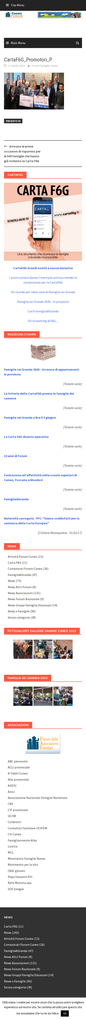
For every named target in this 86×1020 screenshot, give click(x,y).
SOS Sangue (16, 889)
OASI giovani (16, 871)
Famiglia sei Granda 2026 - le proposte (43, 302)
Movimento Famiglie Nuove (26, 859)
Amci (11, 792)
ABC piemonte (18, 761)
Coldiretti (14, 822)
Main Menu (18, 43)
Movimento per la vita (23, 865)
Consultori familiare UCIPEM (27, 828)
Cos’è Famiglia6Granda (43, 311)
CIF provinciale (18, 810)
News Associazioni (20, 593)
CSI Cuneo (14, 834)
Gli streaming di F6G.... (43, 321)
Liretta (12, 846)
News (11, 581)
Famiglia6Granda (19, 575)
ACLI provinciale (19, 767)
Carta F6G (14, 563)
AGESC (12, 785)
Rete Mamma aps (20, 883)
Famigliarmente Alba (22, 840)
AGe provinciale (18, 779)
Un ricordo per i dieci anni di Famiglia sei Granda (43, 292)
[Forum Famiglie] (43, 743)
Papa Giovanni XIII (20, 877)
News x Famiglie (19, 611)
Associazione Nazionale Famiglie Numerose (37, 798)
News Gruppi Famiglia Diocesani (29, 605)
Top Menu (17, 5)
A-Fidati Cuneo (18, 773)
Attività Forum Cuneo (22, 557)
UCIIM (12, 816)
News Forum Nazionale (23, 599)
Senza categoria (19, 617)
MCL (11, 852)
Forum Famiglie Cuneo (45, 65)
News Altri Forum (20, 587)
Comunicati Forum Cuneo (25, 569)
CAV (10, 804)
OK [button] (64, 1013)
